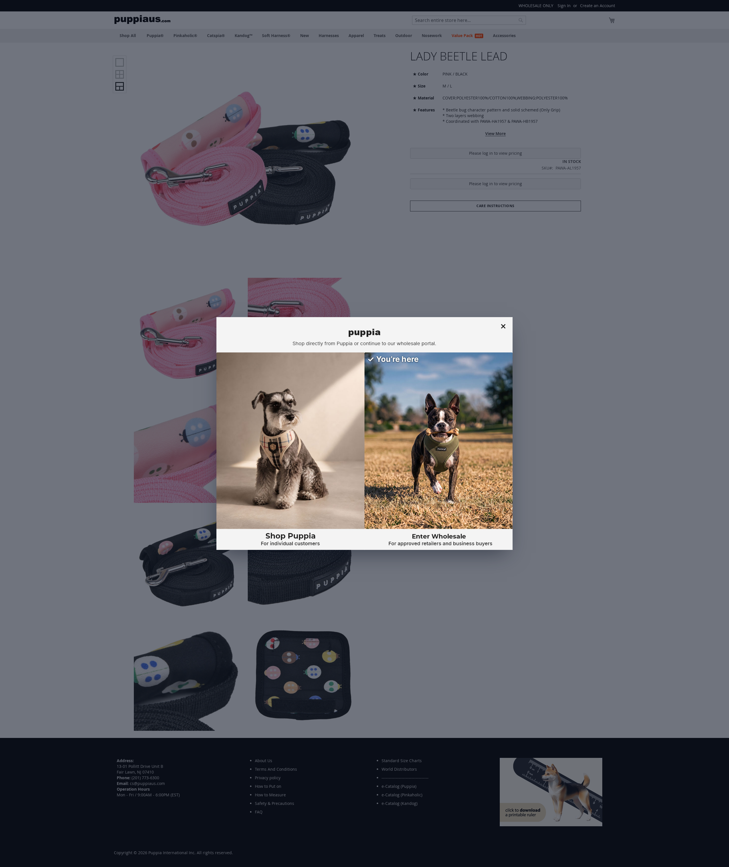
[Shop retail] (290, 451)
